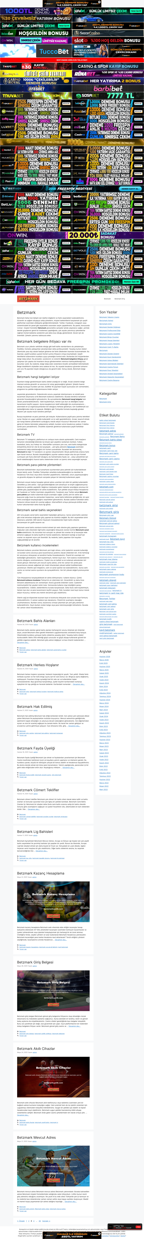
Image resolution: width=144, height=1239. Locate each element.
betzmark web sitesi (105, 601)
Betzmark (107, 299)
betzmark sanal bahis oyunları (56, 650)
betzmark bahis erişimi (26, 1209)
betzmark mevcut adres (58, 1209)
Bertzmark (103, 350)
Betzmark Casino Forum (108, 367)
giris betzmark (56, 775)
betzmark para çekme (107, 569)
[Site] (36, 103)
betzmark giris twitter (106, 508)
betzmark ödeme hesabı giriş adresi (108, 616)
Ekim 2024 (103, 686)
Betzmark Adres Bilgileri (108, 360)
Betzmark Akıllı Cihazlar (36, 1049)
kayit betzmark (63, 947)
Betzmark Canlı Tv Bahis (108, 347)
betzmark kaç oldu (25, 858)
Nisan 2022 (103, 786)
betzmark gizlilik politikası (43, 1033)
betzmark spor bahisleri (108, 585)
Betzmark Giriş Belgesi (35, 962)
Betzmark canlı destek (106, 469)
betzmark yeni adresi (107, 606)
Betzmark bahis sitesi (42, 1209)
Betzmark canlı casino (109, 459)
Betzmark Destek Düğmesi (109, 327)
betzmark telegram (58, 1033)
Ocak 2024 (103, 716)
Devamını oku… (23, 642)
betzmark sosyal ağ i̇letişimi (48, 947)
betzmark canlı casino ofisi (106, 461)
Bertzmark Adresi (106, 321)
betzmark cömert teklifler (27, 816)
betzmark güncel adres (108, 521)
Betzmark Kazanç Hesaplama (40, 873)
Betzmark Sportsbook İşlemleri (111, 364)
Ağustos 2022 (104, 773)
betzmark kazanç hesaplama (28, 947)
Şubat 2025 (104, 673)
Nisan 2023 (104, 746)
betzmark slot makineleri (118, 583)
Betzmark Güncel (107, 518)
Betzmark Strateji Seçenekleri (111, 374)
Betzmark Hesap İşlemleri (109, 340)
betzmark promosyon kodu (111, 574)
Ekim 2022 (103, 766)
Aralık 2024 (103, 680)
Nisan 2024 (104, 706)
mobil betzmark (105, 633)
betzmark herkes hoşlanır (38, 691)
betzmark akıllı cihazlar (26, 1122)
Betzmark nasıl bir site (107, 564)
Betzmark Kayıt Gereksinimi (110, 357)
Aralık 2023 (103, 720)
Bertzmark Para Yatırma (107, 425)
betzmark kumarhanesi (106, 549)
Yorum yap (23, 652)
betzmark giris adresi (106, 502)
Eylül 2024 (103, 690)
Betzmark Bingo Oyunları (109, 337)
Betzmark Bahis (117, 436)
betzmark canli (105, 448)
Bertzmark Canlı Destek (107, 423)
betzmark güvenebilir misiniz (106, 528)
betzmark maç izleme (108, 559)
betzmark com (106, 487)
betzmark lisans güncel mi (105, 557)
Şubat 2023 (104, 753)
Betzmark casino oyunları (109, 476)
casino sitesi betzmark (108, 621)
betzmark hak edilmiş (42, 733)
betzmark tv (54, 1122)
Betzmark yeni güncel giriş (107, 611)
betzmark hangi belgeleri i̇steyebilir (108, 531)
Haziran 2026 (104, 657)
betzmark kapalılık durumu (41, 858)
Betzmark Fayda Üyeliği (36, 748)
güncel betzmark (104, 627)
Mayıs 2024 (104, 703)
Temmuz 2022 (105, 776)
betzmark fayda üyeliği (26, 775)
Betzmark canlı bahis (109, 453)
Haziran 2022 (104, 780)
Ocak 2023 (103, 756)
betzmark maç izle (118, 557)
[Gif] (72, 142)
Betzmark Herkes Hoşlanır (38, 665)
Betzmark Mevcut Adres (36, 1137)
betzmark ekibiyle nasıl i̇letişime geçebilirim (110, 492)
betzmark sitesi (104, 583)
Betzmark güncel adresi (109, 523)
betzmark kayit (104, 539)
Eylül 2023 (103, 730)
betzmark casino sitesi (106, 481)
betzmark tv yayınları (104, 596)
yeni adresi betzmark (108, 636)
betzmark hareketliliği (104, 533)
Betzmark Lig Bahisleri (35, 832)
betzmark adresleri (119, 434)
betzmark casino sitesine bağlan (107, 484)
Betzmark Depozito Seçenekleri (111, 377)
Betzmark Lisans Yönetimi (109, 344)
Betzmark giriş (109, 512)
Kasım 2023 (104, 723)
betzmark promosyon (106, 572)
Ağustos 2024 (104, 693)
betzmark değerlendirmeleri (106, 489)
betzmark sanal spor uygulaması (107, 577)
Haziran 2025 (104, 667)
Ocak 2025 (103, 677)
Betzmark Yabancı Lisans (109, 317)
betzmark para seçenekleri (117, 567)
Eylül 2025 (103, 663)
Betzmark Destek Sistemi (109, 354)
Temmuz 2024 (105, 696)
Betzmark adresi (24, 650)
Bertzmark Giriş (105, 324)
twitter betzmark (118, 633)
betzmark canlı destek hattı (108, 471)
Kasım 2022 (104, 763)
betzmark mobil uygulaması (108, 562)
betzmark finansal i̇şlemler (117, 497)
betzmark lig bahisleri (57, 858)
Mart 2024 (103, 710)
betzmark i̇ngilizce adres (55, 691)
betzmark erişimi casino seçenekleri (108, 494)
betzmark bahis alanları (38, 650)
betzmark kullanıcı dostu (107, 544)
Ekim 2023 (103, 726)
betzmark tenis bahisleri (105, 590)
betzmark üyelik (105, 619)
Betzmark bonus (107, 445)
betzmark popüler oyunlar (45, 816)
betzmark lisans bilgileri (120, 554)
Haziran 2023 (104, 740)
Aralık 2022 (103, 760)
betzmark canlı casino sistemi (106, 466)
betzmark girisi (24, 691)
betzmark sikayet (107, 580)
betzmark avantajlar (104, 437)
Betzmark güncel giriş (106, 526)
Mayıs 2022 (104, 783)
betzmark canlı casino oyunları (109, 464)
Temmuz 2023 (105, 736)
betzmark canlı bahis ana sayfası (107, 456)
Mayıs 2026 (104, 660)
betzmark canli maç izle (108, 451)
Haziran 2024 (104, 700)
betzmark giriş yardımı (26, 733)
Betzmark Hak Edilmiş (34, 706)
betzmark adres (107, 430)
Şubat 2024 (104, 713)
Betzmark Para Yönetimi (108, 370)
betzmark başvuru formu (105, 442)
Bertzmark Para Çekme (106, 428)
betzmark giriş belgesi (26, 1033)
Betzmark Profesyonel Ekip (109, 330)
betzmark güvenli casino (43, 775)
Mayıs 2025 (104, 670)
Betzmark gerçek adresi (107, 499)
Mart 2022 (103, 790)
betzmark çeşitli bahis (42, 1122)
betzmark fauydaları (104, 497)
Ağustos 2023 (104, 733)
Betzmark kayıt (117, 539)
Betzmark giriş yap (106, 515)
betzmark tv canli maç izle (111, 593)
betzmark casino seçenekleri (106, 479)
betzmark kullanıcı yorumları (108, 547)
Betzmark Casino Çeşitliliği (109, 334)
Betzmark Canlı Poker (106, 474)
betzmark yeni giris (106, 609)
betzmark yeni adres (108, 604)
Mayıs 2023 (104, 743)
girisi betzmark (118, 624)
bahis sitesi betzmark (107, 420)
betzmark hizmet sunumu (117, 533)
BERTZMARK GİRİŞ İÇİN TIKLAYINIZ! (72, 60)
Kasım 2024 (104, 683)
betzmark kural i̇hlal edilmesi (106, 552)
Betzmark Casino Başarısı (109, 380)
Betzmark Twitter (107, 598)
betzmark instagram (56, 733)
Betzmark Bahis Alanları (36, 621)
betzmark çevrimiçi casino (107, 614)
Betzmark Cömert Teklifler (38, 790)
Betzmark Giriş (120, 299)
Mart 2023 (103, 750)
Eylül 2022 (103, 770)
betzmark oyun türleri (104, 567)
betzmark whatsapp (60, 816)
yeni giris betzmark (106, 638)
